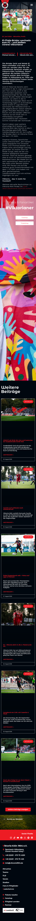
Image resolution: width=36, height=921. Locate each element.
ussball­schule (8, 889)
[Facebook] (21, 838)
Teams (5, 872)
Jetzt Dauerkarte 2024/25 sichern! (17, 188)
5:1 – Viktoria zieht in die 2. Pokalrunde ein (17, 645)
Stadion (6, 882)
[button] (32, 5)
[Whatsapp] (25, 838)
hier (25, 186)
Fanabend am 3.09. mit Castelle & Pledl (16, 713)
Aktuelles (7, 869)
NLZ (4, 876)
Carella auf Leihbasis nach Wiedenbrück (13, 508)
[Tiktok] (14, 838)
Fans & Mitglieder (10, 886)
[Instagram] (11, 838)
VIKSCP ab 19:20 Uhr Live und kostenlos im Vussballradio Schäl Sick (17, 441)
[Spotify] (28, 838)
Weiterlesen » (8, 455)
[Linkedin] (32, 838)
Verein (5, 879)
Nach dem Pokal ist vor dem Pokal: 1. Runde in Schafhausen (17, 780)
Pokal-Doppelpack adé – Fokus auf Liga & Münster (16, 576)
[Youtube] (18, 838)
